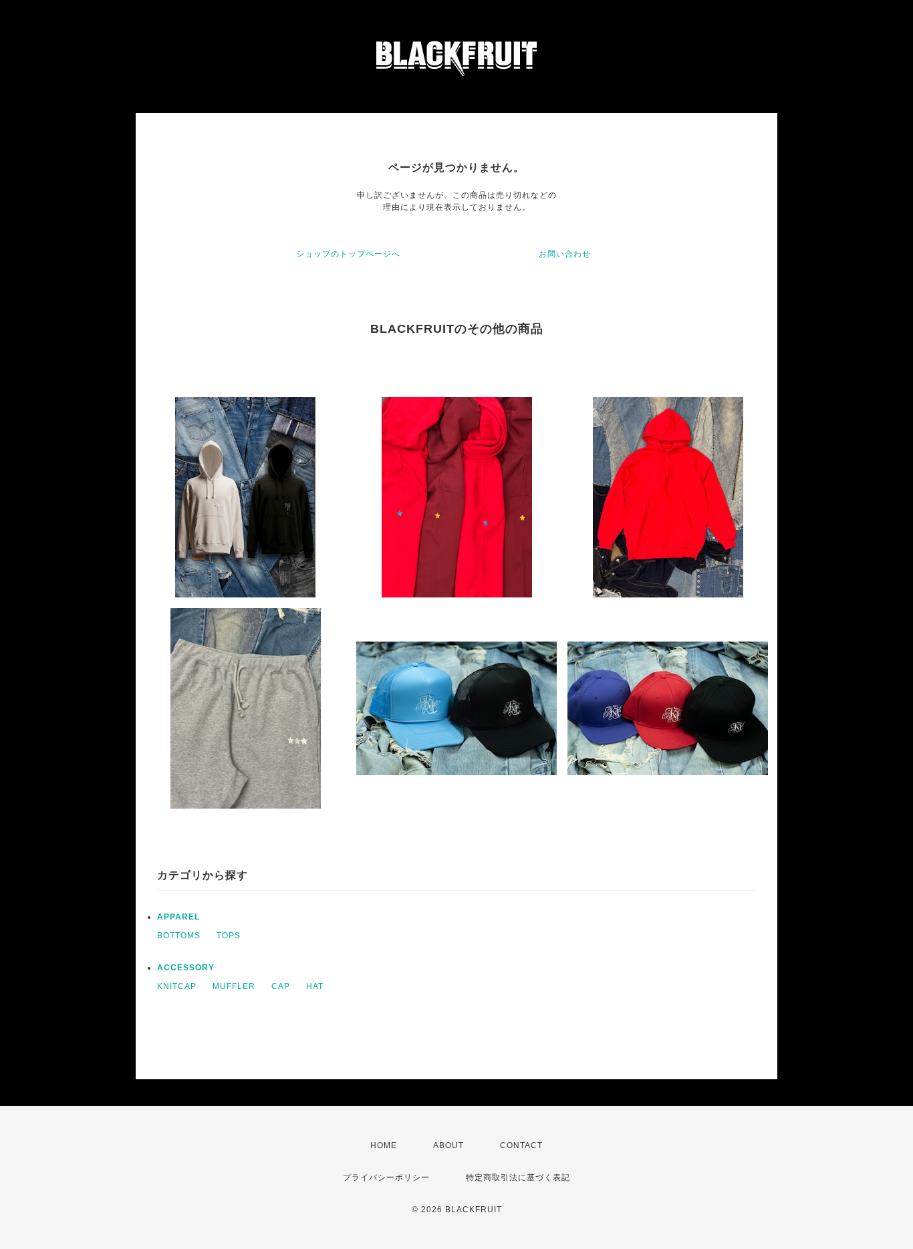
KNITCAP (177, 986)
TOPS (229, 935)
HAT (314, 986)
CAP (280, 986)
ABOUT (448, 1145)
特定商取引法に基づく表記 (518, 1177)
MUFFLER (234, 986)
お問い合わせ (565, 254)
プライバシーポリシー (386, 1177)
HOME (383, 1145)
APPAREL (178, 917)
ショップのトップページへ (348, 254)
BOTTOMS (179, 935)
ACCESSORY (186, 967)
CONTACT (521, 1145)
